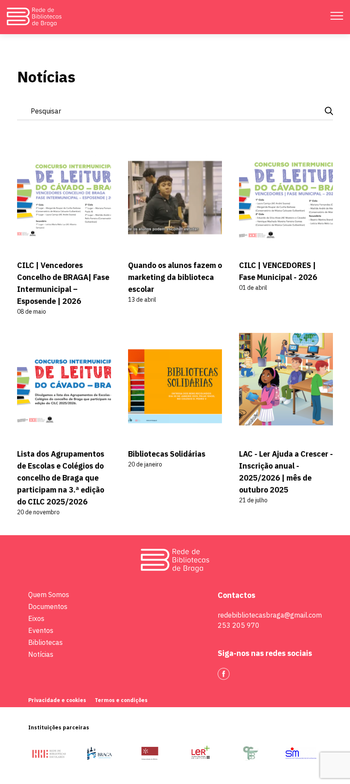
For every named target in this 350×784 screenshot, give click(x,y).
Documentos (47, 606)
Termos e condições (121, 700)
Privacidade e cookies (57, 700)
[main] (175, 284)
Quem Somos (48, 594)
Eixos (36, 618)
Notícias (40, 654)
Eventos (40, 630)
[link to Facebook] (224, 674)
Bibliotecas (45, 642)
